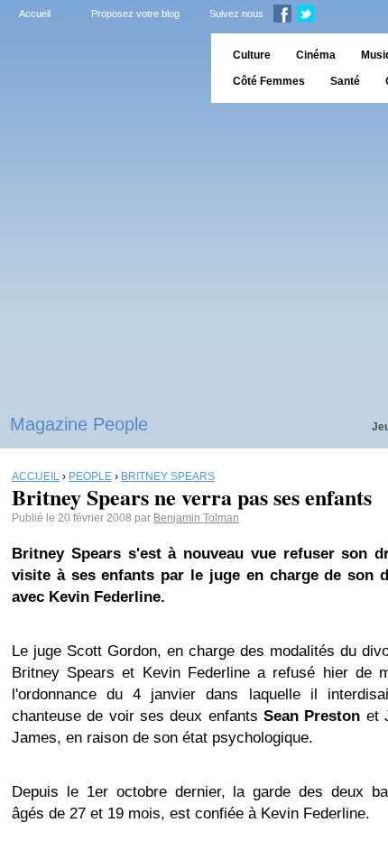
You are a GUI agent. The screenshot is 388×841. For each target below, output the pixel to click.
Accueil (35, 13)
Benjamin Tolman (196, 518)
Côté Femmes (269, 81)
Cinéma (316, 55)
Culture (252, 55)
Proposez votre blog (135, 13)
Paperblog (99, 68)
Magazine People (79, 424)
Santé (345, 81)
